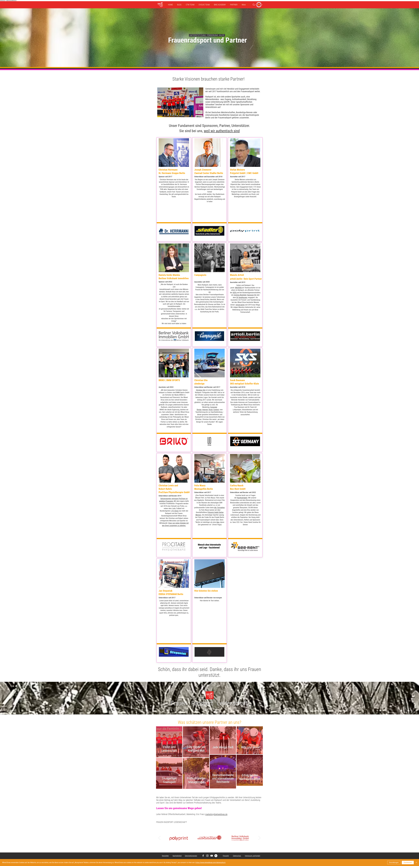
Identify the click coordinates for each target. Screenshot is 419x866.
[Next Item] (259, 838)
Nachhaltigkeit (242, 498)
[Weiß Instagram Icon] (207, 855)
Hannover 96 (251, 295)
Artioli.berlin (240, 305)
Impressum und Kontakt (252, 856)
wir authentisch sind (225, 131)
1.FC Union (175, 511)
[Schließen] (416, 862)
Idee (217, 522)
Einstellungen (394, 862)
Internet (205, 410)
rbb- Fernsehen (219, 508)
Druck (211, 410)
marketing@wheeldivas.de (216, 814)
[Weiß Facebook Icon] (203, 855)
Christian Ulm (200, 390)
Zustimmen (408, 862)
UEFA (235, 293)
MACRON (238, 288)
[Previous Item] (159, 838)
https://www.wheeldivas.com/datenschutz (210, 862)
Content (216, 410)
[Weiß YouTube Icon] (211, 855)
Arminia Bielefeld (240, 295)
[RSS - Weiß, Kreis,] (215, 855)
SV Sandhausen (241, 297)
